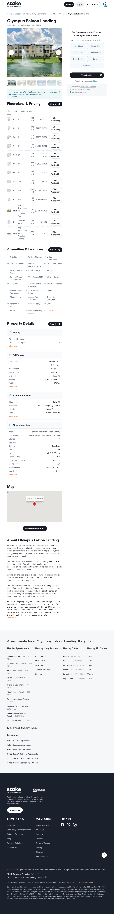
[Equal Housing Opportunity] (39, 790)
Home (9, 14)
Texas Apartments (43, 825)
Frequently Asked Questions (19, 830)
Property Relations (15, 843)
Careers (39, 834)
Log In (79, 4)
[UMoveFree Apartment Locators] (14, 790)
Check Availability (55, 119)
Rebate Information (15, 834)
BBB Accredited (42, 856)
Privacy (39, 847)
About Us (40, 830)
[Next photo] (58, 52)
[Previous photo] (11, 52)
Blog (9, 838)
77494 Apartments (57, 14)
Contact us (15, 810)
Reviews (39, 838)
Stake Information (82, 882)
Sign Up (69, 4)
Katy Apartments (39, 14)
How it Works (12, 825)
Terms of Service (43, 843)
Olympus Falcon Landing (31, 21)
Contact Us (12, 847)
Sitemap (39, 852)
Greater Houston (22, 14)
